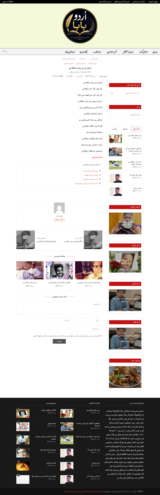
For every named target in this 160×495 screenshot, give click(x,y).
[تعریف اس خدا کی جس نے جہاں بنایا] (22, 479)
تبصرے (114, 129)
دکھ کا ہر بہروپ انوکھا (91, 175)
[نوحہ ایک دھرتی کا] (115, 178)
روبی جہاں (103, 76)
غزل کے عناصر (51, 463)
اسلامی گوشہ (144, 51)
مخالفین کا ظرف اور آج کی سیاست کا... (125, 337)
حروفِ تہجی (52, 423)
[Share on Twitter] (54, 196)
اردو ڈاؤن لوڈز (70, 51)
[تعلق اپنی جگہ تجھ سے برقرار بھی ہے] (59, 270)
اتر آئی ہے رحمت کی (93, 476)
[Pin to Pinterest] (49, 196)
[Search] (6, 51)
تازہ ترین (136, 129)
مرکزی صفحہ (94, 59)
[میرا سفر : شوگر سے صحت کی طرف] (115, 165)
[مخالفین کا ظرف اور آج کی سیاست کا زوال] (115, 152)
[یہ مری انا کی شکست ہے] (30, 270)
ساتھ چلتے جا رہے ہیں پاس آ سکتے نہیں (88, 282)
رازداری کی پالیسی (138, 1)
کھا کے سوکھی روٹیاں (48, 410)
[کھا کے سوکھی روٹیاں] (22, 413)
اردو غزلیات (82, 59)
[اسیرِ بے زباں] (115, 191)
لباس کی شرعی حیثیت (125, 222)
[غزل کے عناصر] (22, 466)
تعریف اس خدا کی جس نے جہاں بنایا (44, 476)
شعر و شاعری (112, 51)
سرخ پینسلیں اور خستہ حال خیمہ (125, 298)
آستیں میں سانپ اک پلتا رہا (90, 179)
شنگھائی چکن (125, 375)
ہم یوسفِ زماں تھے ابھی (48, 450)
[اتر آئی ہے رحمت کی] (66, 479)
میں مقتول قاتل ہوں (134, 135)
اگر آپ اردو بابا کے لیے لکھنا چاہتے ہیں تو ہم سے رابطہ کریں (83, 491)
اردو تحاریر (97, 51)
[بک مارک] (3, 51)
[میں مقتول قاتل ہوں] (115, 138)
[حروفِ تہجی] (22, 426)
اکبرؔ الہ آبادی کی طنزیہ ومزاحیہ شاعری (45, 438)
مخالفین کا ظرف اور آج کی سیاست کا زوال (133, 150)
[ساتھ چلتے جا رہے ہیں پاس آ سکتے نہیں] (88, 270)
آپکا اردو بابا (83, 51)
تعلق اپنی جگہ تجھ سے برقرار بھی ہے (59, 282)
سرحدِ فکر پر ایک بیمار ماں (90, 171)
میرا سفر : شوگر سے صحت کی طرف (134, 163)
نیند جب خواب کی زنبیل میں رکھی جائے (86, 183)
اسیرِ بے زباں (137, 188)
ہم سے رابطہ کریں (105, 1)
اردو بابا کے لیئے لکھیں (121, 1)
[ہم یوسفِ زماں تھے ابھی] (22, 453)
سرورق (155, 51)
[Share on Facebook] (59, 196)
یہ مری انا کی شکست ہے (30, 282)
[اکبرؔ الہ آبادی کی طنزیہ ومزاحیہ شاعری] (22, 440)
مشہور (125, 129)
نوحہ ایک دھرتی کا (135, 175)
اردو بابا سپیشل (128, 51)
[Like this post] (64, 196)
